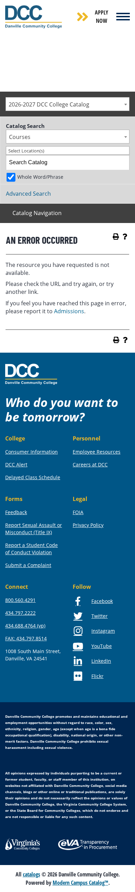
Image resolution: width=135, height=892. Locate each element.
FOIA (78, 512)
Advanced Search (28, 193)
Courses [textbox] (19, 137)
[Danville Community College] (33, 16)
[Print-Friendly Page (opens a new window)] (116, 236)
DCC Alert (16, 464)
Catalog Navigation (37, 213)
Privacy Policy (88, 525)
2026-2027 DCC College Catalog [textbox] (49, 104)
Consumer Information (31, 451)
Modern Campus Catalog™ (80, 882)
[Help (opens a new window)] (125, 236)
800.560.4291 (20, 600)
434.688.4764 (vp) (25, 625)
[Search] (122, 162)
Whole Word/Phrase (40, 177)
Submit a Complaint (28, 565)
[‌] (123, 16)
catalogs (31, 874)
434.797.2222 (20, 613)
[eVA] (87, 844)
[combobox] (67, 104)
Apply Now (101, 17)
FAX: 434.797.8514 (26, 638)
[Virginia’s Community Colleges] (22, 843)
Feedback (16, 512)
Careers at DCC (90, 464)
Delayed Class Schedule (32, 477)
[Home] (31, 374)
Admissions (69, 311)
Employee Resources (96, 451)
